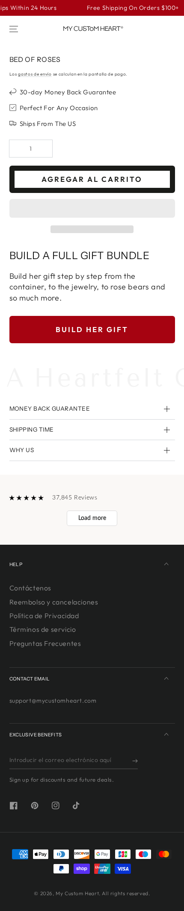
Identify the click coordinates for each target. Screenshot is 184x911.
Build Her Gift (92, 329)
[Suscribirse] (135, 760)
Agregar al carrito (92, 179)
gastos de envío (35, 74)
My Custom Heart (77, 893)
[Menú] (13, 29)
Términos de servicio (42, 629)
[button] (92, 209)
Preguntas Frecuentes (45, 643)
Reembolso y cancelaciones (53, 602)
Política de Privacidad (44, 615)
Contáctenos (30, 588)
